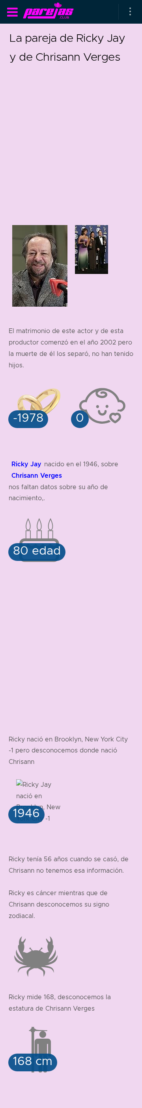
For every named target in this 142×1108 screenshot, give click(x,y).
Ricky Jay (26, 464)
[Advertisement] (71, 137)
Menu (12, 12)
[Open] (130, 12)
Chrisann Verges (36, 475)
